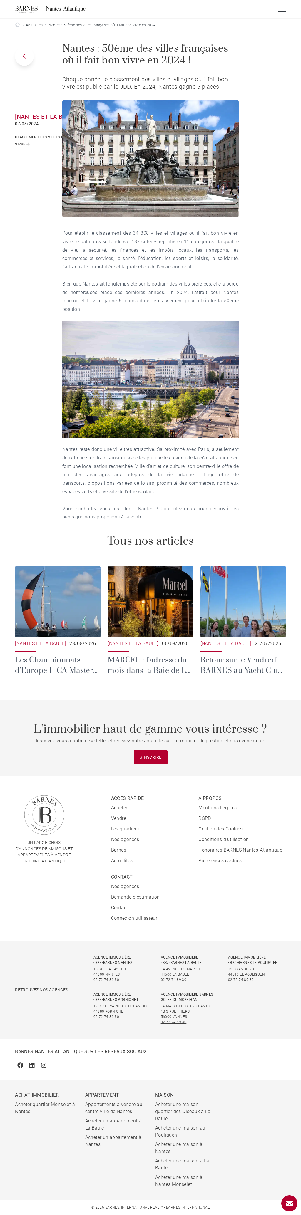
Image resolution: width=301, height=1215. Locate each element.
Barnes (118, 850)
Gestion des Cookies (220, 829)
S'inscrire (151, 757)
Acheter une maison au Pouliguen (180, 1131)
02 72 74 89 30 (106, 980)
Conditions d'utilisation (223, 839)
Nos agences (125, 839)
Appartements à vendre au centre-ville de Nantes (114, 1108)
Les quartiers (125, 829)
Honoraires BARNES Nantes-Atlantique (240, 850)
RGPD (204, 818)
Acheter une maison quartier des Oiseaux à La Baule (182, 1111)
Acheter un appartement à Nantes (113, 1141)
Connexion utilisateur (134, 918)
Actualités (34, 25)
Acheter (119, 807)
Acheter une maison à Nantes (179, 1148)
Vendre (118, 818)
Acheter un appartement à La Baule (113, 1124)
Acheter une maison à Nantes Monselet (179, 1180)
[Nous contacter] (289, 1203)
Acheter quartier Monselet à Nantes (45, 1108)
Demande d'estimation (135, 897)
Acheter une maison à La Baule (182, 1164)
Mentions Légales (217, 807)
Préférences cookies (220, 860)
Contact (119, 907)
